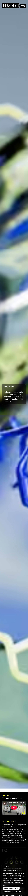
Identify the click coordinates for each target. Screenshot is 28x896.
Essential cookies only (11, 891)
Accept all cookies (10, 888)
